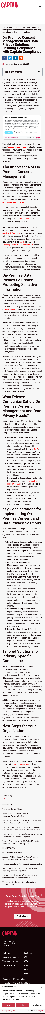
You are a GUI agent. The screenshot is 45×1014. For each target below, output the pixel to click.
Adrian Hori (8, 798)
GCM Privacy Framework (12, 852)
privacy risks (10, 309)
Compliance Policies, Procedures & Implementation (22, 864)
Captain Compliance (24, 219)
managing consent (21, 764)
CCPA (35, 449)
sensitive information (11, 233)
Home (4, 27)
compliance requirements (13, 202)
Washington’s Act (17, 245)
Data (19, 27)
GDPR (21, 242)
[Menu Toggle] (40, 6)
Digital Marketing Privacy (12, 809)
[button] (4, 58)
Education (12, 27)
